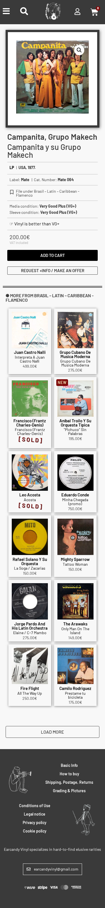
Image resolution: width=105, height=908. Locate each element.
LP (12, 167)
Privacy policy (34, 822)
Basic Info (69, 765)
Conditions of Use (34, 805)
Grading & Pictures (69, 790)
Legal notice (34, 814)
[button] (79, 50)
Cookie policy (34, 831)
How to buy (69, 773)
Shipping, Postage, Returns (69, 782)
